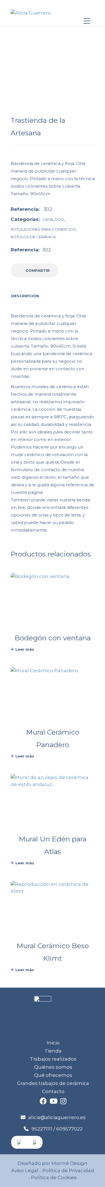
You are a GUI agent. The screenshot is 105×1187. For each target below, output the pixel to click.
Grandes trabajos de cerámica (53, 1083)
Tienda (53, 1051)
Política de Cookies (53, 1177)
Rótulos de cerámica (33, 237)
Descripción (25, 296)
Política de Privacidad (68, 1170)
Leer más (24, 649)
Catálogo (53, 219)
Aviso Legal (24, 1170)
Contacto (53, 1091)
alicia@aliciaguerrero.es (57, 1117)
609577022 (69, 1129)
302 (46, 249)
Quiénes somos (53, 1067)
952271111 (41, 1129)
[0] (86, 10)
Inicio (53, 1043)
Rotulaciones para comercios (43, 229)
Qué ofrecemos (53, 1075)
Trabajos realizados (53, 1059)
